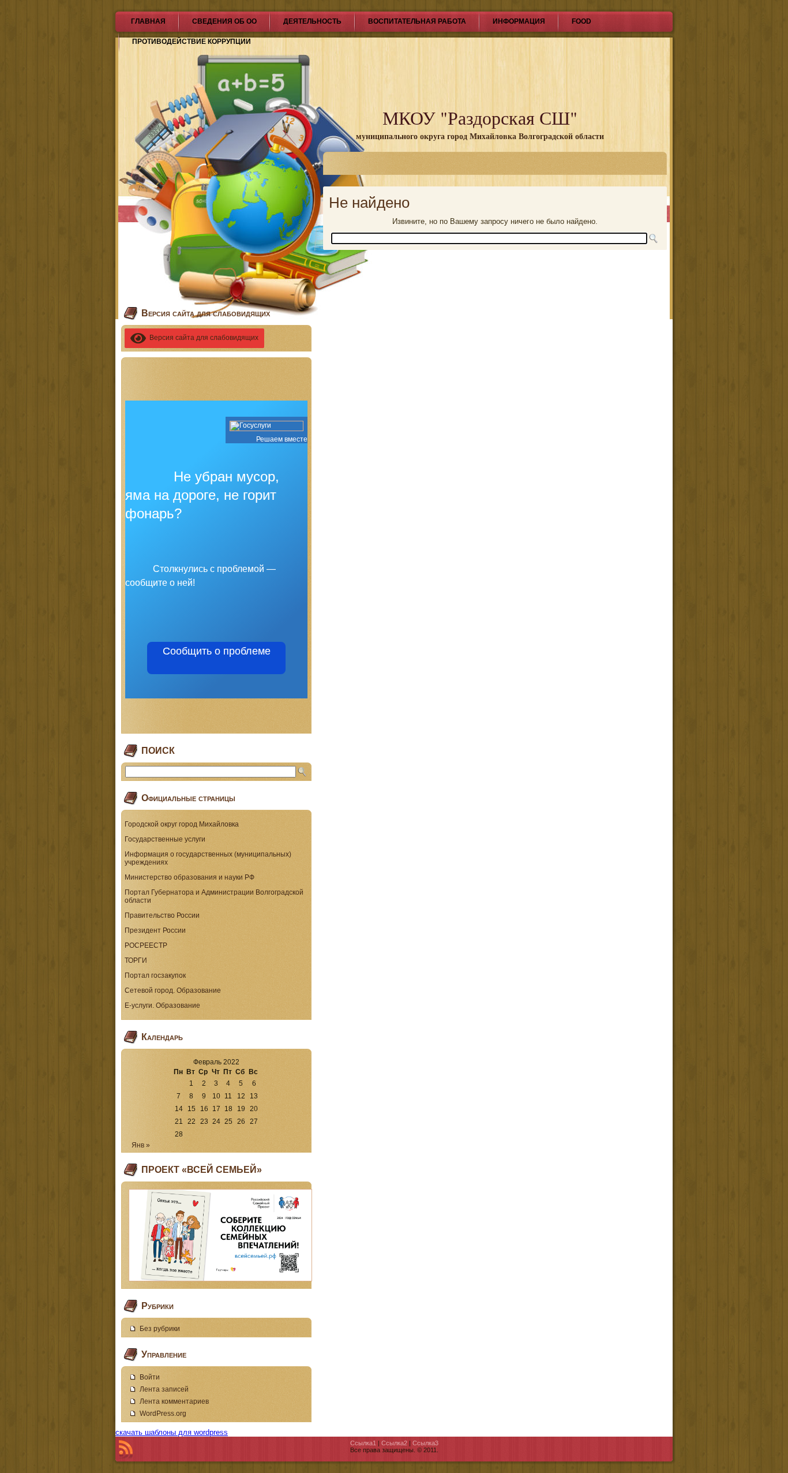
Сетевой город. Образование (173, 990)
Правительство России (162, 915)
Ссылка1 (363, 1443)
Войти (150, 1377)
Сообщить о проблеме (217, 658)
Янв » (141, 1145)
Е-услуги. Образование (162, 1005)
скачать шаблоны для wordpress (171, 1432)
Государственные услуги (165, 839)
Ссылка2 (394, 1443)
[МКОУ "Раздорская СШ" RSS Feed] (126, 1449)
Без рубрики (160, 1329)
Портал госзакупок (155, 975)
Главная (148, 21)
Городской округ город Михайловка (182, 824)
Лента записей (164, 1389)
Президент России (155, 930)
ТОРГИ (136, 960)
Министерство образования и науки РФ (189, 877)
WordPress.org (163, 1414)
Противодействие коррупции (191, 42)
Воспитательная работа (417, 21)
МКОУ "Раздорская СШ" (479, 117)
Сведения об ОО (224, 21)
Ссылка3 (425, 1443)
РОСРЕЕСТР (146, 945)
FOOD (581, 21)
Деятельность (312, 21)
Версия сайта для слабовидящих (202, 338)
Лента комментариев (174, 1401)
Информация (519, 21)
